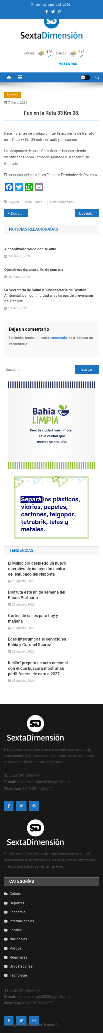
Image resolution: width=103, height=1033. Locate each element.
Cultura (15, 894)
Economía (18, 912)
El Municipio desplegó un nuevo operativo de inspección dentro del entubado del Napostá (37, 569)
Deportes (17, 903)
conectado (58, 338)
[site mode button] (85, 77)
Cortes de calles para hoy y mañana (33, 618)
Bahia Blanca (33, 202)
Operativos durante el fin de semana (33, 270)
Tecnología (18, 975)
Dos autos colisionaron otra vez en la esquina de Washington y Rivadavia (89, 213)
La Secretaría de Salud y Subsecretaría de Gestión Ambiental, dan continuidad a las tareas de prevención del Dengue (48, 295)
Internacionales (22, 921)
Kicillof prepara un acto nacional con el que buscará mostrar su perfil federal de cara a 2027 (38, 668)
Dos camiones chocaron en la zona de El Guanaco (19, 213)
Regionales (18, 957)
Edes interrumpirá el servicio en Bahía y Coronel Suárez (37, 642)
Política (15, 948)
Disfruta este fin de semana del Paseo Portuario (36, 595)
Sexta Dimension (62, 202)
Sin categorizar (22, 966)
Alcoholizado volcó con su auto (30, 249)
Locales (12, 94)
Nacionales (18, 939)
